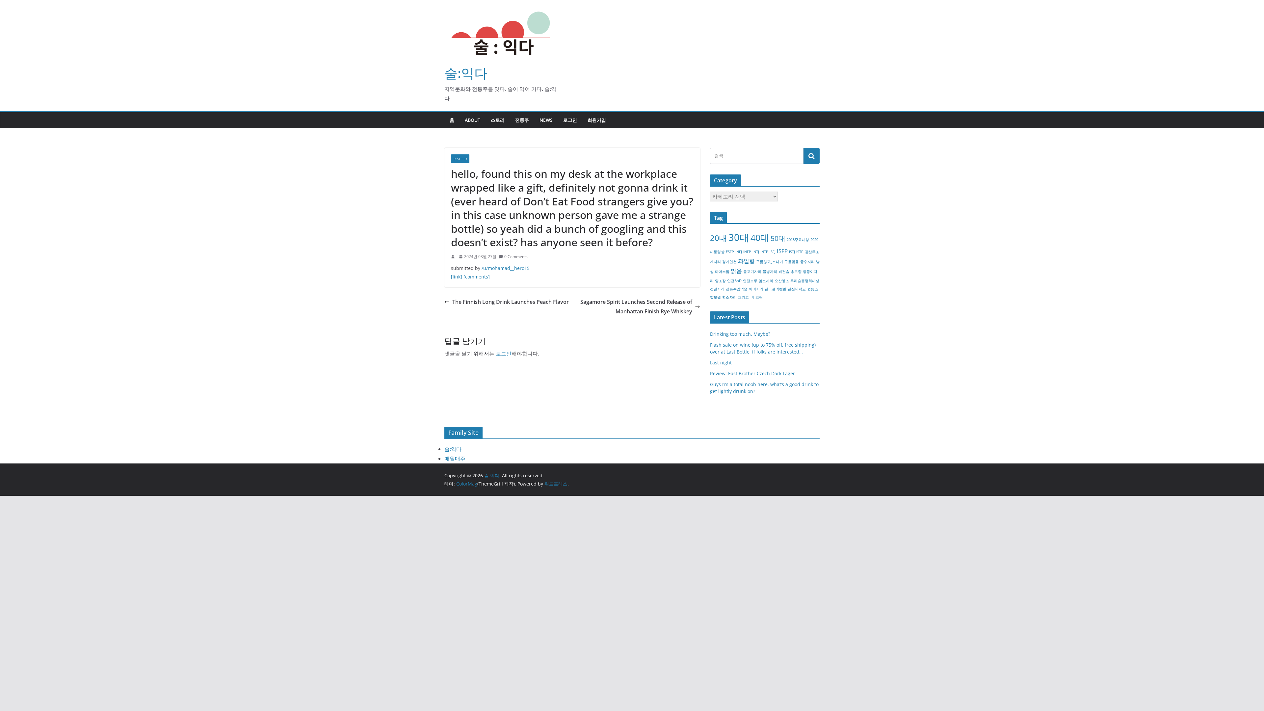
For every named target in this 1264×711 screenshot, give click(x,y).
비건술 (783, 271)
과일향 (746, 261)
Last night (721, 362)
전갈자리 (717, 289)
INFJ (738, 252)
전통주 (522, 120)
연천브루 (750, 280)
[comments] (476, 277)
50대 (778, 238)
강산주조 (812, 252)
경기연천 (729, 261)
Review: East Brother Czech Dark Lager (752, 373)
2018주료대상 (798, 239)
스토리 (498, 120)
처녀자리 (756, 289)
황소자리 (729, 297)
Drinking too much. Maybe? (740, 334)
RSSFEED (460, 158)
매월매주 (454, 458)
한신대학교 (797, 289)
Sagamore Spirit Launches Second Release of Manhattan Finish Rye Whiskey (636, 306)
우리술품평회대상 (804, 280)
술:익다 (465, 73)
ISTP (799, 252)
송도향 (796, 271)
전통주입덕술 (737, 289)
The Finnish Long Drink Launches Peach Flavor (510, 301)
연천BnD (734, 280)
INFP (747, 252)
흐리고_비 (746, 297)
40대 (759, 237)
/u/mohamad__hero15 (506, 268)
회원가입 (597, 120)
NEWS (546, 120)
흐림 (759, 297)
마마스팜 (722, 271)
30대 (738, 237)
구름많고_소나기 (769, 261)
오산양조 (782, 280)
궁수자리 (807, 261)
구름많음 (791, 261)
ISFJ (773, 252)
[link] (456, 277)
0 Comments (516, 256)
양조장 (720, 280)
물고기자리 (752, 271)
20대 (718, 237)
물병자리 (770, 271)
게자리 (715, 261)
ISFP (782, 251)
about (472, 120)
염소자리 (766, 280)
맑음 (736, 271)
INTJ (755, 252)
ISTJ (792, 252)
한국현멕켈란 (775, 289)
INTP (764, 252)
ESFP (730, 252)
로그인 (570, 120)
